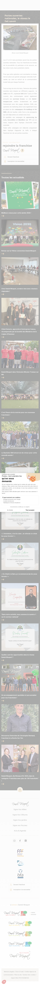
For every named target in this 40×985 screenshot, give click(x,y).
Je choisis (10, 510)
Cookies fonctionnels (8, 501)
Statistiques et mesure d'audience (11, 502)
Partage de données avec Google (11, 499)
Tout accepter (30, 510)
